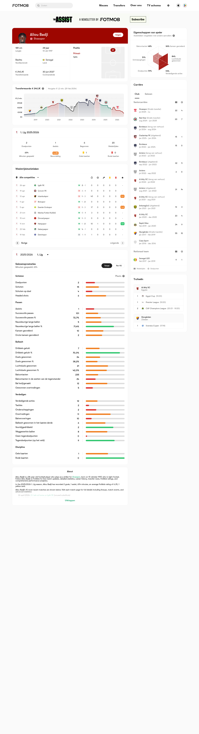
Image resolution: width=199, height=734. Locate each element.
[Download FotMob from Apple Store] (178, 5)
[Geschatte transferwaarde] (43, 88)
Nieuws (103, 5)
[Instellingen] (168, 5)
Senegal (49, 60)
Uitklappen (70, 500)
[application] (74, 107)
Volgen (118, 35)
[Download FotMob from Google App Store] (185, 5)
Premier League (152, 302)
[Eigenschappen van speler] (173, 36)
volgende (114, 243)
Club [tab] (137, 94)
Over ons (136, 5)
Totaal (106, 266)
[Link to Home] (20, 5)
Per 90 (119, 266)
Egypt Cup (150, 296)
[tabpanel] (158, 181)
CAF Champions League (156, 308)
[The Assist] (99, 19)
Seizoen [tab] (148, 94)
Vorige (24, 243)
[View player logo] (22, 38)
